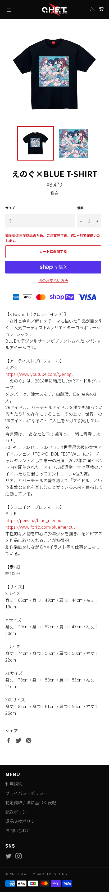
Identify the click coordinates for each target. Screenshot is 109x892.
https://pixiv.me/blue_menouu (34, 520)
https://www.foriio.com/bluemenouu (40, 527)
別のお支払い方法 (53, 280)
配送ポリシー (18, 812)
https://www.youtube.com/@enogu (39, 374)
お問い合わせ (18, 830)
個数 (80, 207)
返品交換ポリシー (22, 821)
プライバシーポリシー (26, 793)
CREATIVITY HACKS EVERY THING (42, 873)
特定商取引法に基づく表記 (30, 802)
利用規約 (13, 784)
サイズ (10, 207)
